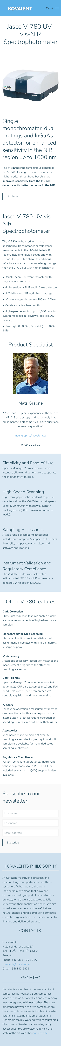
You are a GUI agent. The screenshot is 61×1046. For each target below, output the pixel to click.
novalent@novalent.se (16, 964)
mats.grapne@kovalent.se (30, 435)
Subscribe (13, 842)
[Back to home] (16, 8)
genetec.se (41, 1033)
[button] (52, 8)
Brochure (12, 196)
